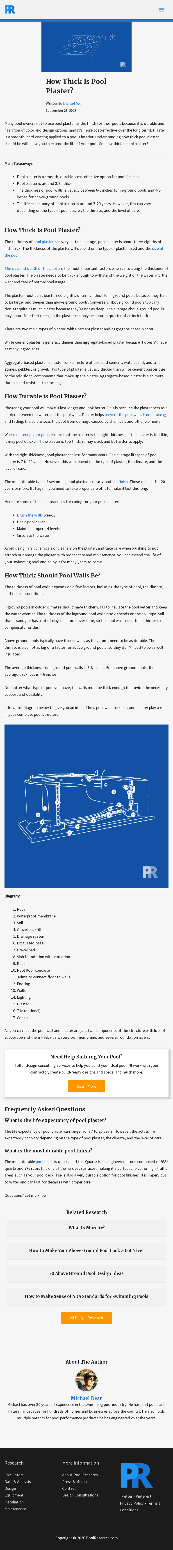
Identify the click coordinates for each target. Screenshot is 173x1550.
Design (10, 1488)
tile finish (120, 481)
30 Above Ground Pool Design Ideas (86, 1273)
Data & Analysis (18, 1481)
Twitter (126, 1496)
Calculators (14, 1474)
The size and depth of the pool (31, 268)
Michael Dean (73, 103)
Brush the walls (30, 515)
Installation (14, 1502)
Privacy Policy (132, 1503)
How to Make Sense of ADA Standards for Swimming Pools (86, 1296)
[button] (86, 1086)
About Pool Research (80, 1474)
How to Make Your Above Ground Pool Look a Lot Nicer (86, 1250)
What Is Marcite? (86, 1227)
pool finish (44, 1161)
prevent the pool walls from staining (135, 414)
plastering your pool (32, 434)
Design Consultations (80, 1495)
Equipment (14, 1495)
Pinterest (143, 1496)
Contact (69, 1488)
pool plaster (44, 241)
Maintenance (15, 1508)
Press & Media (74, 1481)
